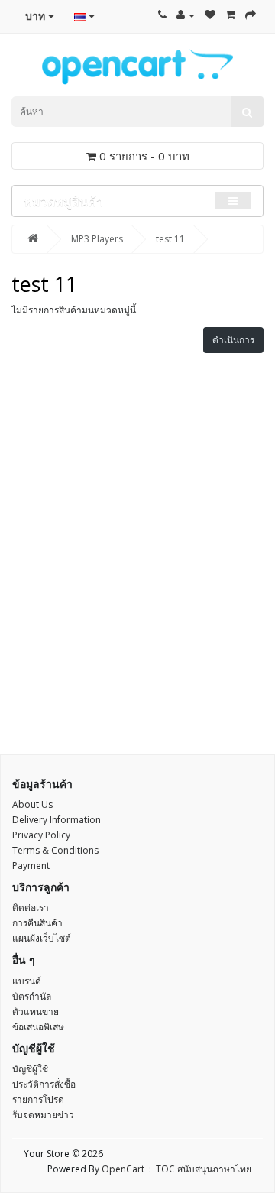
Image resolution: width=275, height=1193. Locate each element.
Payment (31, 865)
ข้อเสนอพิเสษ (38, 1026)
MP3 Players (97, 238)
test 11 (170, 238)
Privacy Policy (41, 834)
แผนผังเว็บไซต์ (41, 938)
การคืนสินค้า (37, 922)
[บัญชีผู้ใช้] (185, 14)
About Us (32, 804)
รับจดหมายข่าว (43, 1114)
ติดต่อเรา (30, 907)
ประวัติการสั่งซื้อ (44, 1084)
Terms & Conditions (55, 850)
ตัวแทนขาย (35, 1011)
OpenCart (123, 1168)
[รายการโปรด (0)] (210, 14)
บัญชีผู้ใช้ (30, 1068)
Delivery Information (56, 819)
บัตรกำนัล (31, 996)
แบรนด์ (26, 980)
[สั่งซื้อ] (250, 14)
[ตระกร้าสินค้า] (230, 14)
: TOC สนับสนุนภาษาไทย (197, 1168)
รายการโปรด (38, 1099)
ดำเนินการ (233, 339)
